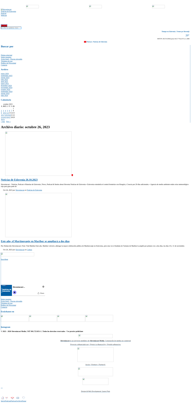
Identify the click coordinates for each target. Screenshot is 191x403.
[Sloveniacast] (6, 9)
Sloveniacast (20, 190)
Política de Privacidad (8, 63)
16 (2, 115)
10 (4, 113)
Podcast (3, 13)
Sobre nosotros (6, 57)
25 (6, 117)
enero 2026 (5, 74)
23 (2, 117)
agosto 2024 (5, 93)
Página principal (6, 55)
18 (6, 115)
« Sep (3, 122)
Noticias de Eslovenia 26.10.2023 (19, 179)
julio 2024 (4, 95)
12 (8, 113)
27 (10, 117)
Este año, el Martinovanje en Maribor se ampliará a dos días (35, 241)
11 (6, 113)
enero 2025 (5, 84)
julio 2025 (4, 80)
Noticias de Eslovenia (8, 11)
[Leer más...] (2, 190)
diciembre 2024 (6, 86)
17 (4, 115)
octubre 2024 (5, 90)
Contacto (4, 65)
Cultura (29, 250)
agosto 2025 (5, 78)
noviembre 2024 (6, 88)
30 (2, 119)
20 (10, 115)
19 (8, 115)
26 (8, 117)
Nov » (8, 122)
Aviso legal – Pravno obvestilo (11, 59)
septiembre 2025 (6, 76)
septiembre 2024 (6, 91)
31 (4, 119)
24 (4, 117)
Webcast (4, 15)
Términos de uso (6, 61)
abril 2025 (4, 82)
